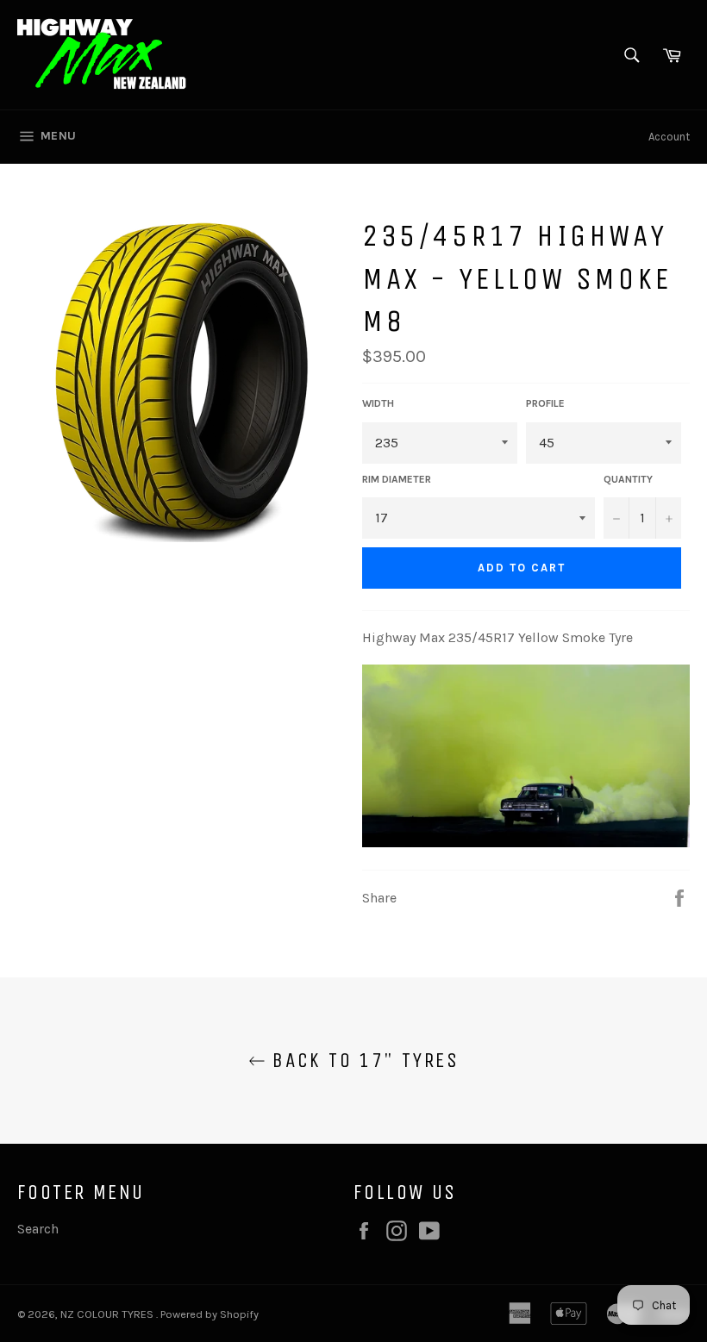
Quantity (628, 479)
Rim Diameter (396, 479)
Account (669, 136)
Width (378, 403)
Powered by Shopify (209, 1314)
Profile (545, 403)
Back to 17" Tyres (362, 1060)
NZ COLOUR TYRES (108, 1314)
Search (38, 1228)
